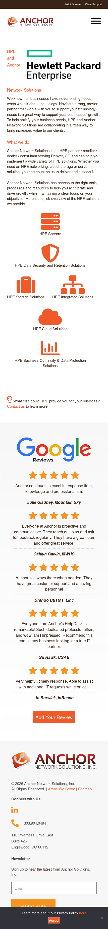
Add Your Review (54, 716)
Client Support (93, 4)
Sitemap (85, 788)
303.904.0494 (73, 4)
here (82, 913)
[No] (101, 917)
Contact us (16, 406)
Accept (54, 920)
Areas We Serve (61, 788)
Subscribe (33, 906)
